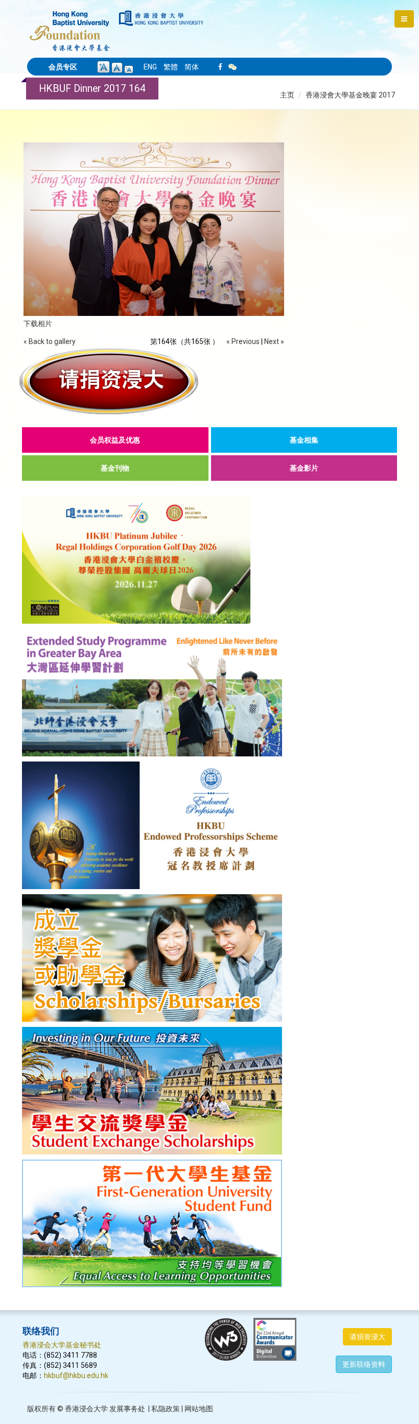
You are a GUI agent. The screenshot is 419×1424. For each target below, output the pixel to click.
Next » (274, 341)
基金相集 (304, 440)
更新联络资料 (363, 1364)
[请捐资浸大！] (209, 381)
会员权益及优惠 (115, 440)
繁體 (171, 67)
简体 (191, 67)
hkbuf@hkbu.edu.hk (76, 1375)
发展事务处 (127, 1409)
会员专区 (63, 67)
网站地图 (198, 1409)
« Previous (243, 341)
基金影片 (304, 468)
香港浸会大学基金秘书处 (61, 1345)
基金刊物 (115, 468)
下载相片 (38, 324)
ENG (150, 67)
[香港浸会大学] (161, 18)
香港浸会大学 (86, 1409)
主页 (287, 95)
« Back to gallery (50, 341)
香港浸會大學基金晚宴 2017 (350, 95)
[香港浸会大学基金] (69, 25)
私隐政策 (165, 1409)
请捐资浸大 (367, 1337)
